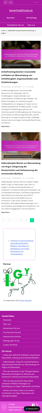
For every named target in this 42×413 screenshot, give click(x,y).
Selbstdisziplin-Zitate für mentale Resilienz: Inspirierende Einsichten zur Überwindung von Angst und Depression (20, 364)
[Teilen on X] (37, 406)
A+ (6, 2)
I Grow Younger (25, 300)
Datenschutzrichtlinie (12, 336)
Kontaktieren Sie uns (15, 25)
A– (11, 2)
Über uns (31, 25)
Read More (5, 126)
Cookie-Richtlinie (10, 345)
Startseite (10, 18)
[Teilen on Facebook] (33, 406)
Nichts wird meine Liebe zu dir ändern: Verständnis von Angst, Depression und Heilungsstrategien (18, 393)
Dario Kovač (7, 87)
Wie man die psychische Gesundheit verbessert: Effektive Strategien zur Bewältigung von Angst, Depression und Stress (21, 383)
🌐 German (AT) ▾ (32, 409)
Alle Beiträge (31, 18)
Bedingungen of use (11, 340)
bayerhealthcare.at (21, 10)
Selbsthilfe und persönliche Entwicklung (17, 65)
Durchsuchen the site (12, 332)
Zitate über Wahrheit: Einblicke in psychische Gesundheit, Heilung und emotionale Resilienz (21, 356)
